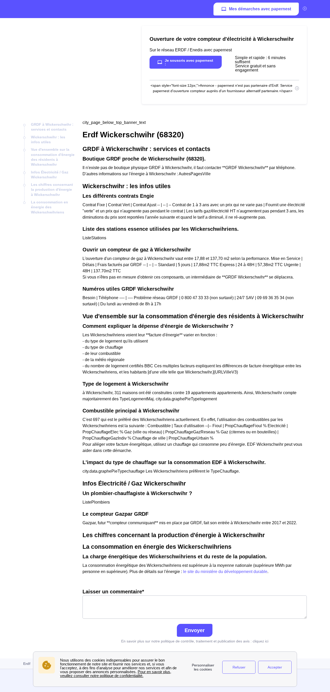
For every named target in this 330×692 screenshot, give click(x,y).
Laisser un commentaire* (113, 591)
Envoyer (195, 630)
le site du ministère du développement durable (225, 571)
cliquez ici (260, 641)
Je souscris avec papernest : (189, 62)
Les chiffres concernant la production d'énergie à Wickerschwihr (52, 189)
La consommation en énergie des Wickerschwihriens (49, 207)
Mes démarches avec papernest (260, 9)
